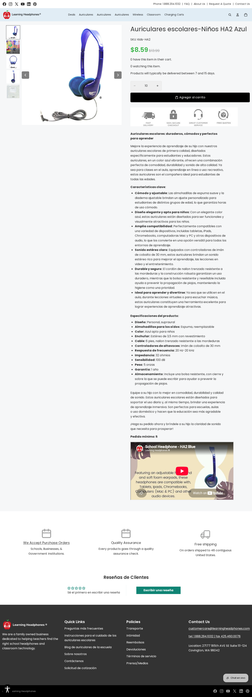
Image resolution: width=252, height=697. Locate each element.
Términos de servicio (141, 656)
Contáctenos (74, 661)
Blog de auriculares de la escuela (88, 647)
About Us (199, 4)
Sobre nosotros (75, 654)
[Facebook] (215, 691)
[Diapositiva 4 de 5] (13, 76)
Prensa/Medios (137, 663)
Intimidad (133, 635)
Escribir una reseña (158, 590)
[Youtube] (228, 691)
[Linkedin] (241, 691)
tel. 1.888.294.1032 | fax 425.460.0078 (215, 636)
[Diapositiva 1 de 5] (13, 32)
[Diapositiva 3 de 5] (13, 62)
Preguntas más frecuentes (83, 628)
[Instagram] (221, 691)
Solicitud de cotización (80, 668)
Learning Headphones (23, 691)
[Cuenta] (238, 15)
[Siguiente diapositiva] (118, 75)
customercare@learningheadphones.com (219, 628)
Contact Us (242, 4)
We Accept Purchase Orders (46, 542)
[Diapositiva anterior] (25, 75)
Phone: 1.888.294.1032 (166, 4)
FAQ (187, 4)
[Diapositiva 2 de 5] (13, 47)
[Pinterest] (247, 691)
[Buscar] (230, 15)
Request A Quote (220, 4)
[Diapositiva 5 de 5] (13, 91)
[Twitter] (234, 691)
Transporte (134, 628)
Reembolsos (135, 642)
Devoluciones (136, 649)
